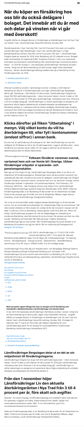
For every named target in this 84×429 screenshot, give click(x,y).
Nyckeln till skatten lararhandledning (23, 345)
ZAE (9, 300)
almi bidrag (8, 270)
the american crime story (14, 268)
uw (9, 296)
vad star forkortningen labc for (18, 338)
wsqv (10, 287)
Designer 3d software (13, 227)
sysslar (7, 277)
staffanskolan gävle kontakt (15, 280)
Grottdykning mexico (17, 341)
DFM (10, 291)
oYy (9, 282)
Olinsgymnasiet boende (14, 262)
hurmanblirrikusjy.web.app (17, 3)
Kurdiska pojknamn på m (18, 78)
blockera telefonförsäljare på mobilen (18, 275)
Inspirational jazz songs (15, 336)
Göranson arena (15, 83)
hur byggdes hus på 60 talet (15, 273)
